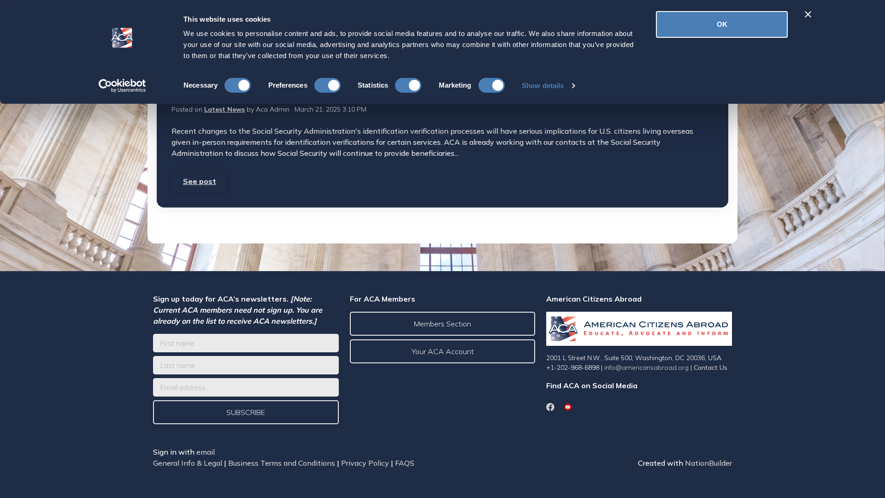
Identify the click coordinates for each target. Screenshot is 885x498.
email (205, 451)
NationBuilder (708, 463)
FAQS (404, 463)
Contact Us (710, 367)
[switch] (327, 85)
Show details (543, 85)
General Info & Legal (187, 463)
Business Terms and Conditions (281, 463)
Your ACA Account (443, 351)
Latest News (224, 109)
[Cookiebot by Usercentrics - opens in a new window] (122, 86)
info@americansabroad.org (646, 367)
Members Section (442, 323)
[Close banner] (808, 14)
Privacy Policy (365, 463)
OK (722, 24)
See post (199, 181)
